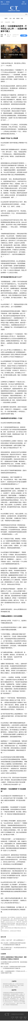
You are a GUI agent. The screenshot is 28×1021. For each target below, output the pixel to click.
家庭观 (17, 18)
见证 (10, 18)
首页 (2, 22)
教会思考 (7, 22)
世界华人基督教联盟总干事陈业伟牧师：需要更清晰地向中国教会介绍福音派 (14, 958)
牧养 (14, 18)
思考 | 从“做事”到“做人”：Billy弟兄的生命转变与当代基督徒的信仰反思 (13, 948)
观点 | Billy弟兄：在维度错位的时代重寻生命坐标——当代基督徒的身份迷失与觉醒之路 (13, 943)
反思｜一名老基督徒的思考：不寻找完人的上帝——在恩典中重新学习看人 (14, 972)
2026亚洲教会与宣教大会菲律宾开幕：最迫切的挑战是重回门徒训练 (14, 962)
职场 (22, 18)
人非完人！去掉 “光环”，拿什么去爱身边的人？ (13, 940)
